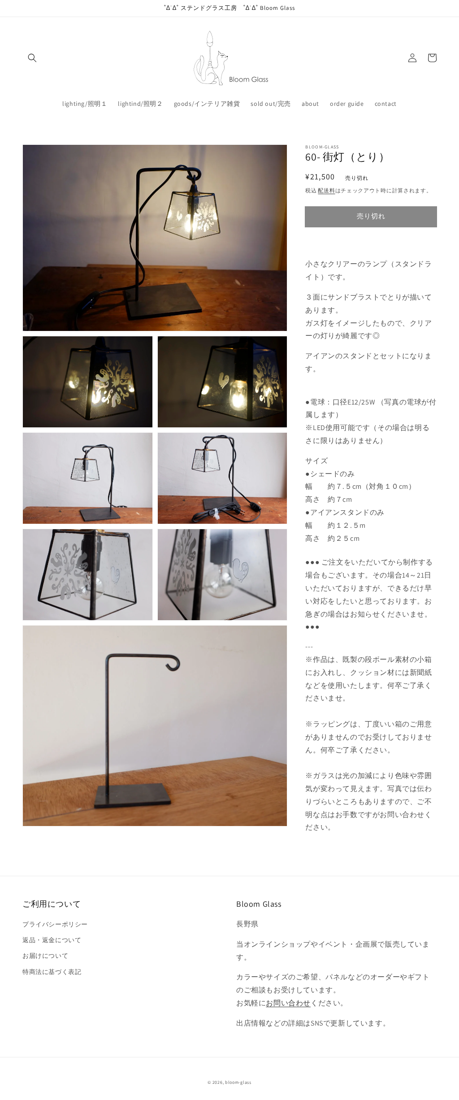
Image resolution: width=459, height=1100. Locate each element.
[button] (32, 58)
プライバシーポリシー (55, 924)
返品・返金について (51, 940)
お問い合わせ (288, 1003)
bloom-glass (238, 1082)
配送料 (326, 190)
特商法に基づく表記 (51, 972)
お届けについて (45, 956)
